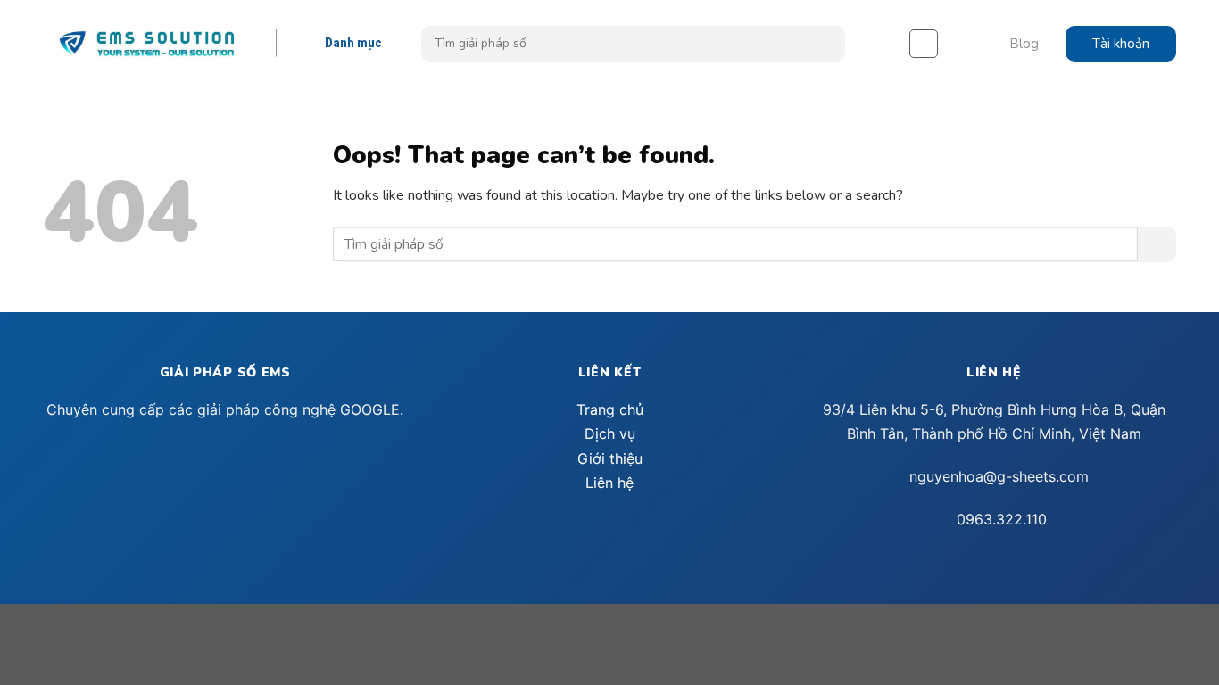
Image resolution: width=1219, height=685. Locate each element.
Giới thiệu (610, 458)
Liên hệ (609, 482)
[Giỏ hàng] (923, 43)
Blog (1024, 44)
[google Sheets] (146, 43)
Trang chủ (609, 409)
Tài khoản (1120, 44)
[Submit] (825, 44)
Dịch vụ (610, 433)
